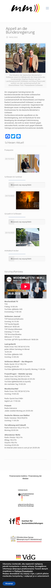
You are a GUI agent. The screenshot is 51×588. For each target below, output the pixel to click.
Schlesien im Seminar (13, 177)
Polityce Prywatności (23, 571)
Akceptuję (9, 583)
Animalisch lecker (11, 250)
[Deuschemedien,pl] (25, 8)
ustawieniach (43, 576)
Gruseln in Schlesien (12, 213)
